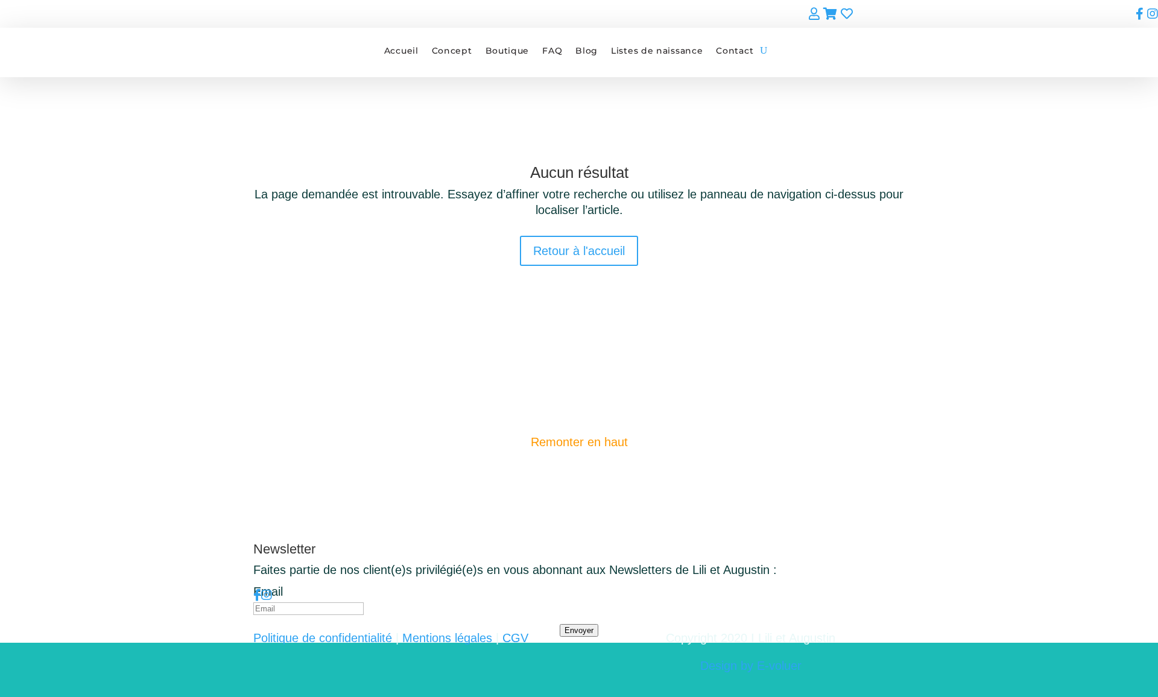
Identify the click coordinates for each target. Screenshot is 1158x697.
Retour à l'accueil (579, 250)
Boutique (508, 50)
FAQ (552, 50)
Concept (452, 50)
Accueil (401, 50)
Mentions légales (447, 638)
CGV (515, 638)
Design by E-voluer (751, 665)
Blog (586, 50)
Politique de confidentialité (322, 638)
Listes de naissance (657, 50)
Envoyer (579, 630)
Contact (734, 50)
